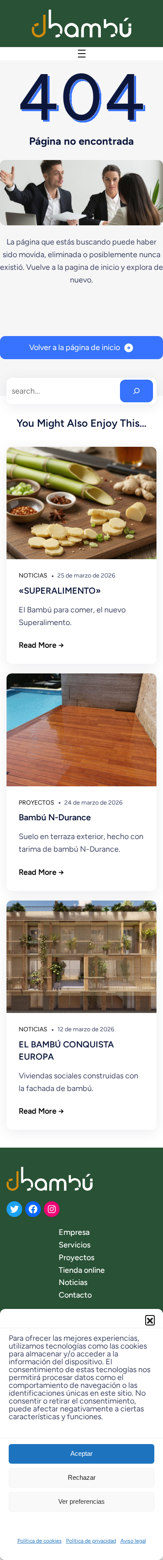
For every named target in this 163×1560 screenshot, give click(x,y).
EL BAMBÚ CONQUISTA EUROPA (66, 1050)
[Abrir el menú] (81, 53)
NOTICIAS (33, 575)
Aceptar (81, 1453)
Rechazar (82, 1477)
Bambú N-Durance (55, 817)
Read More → (41, 645)
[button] (150, 1319)
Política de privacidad (91, 1541)
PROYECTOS (36, 802)
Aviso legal (133, 1541)
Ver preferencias (81, 1501)
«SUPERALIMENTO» (60, 590)
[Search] (136, 391)
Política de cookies (39, 1541)
